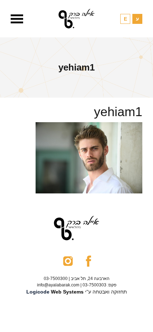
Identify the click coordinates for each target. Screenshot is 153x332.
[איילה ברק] (76, 18)
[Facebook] (88, 261)
